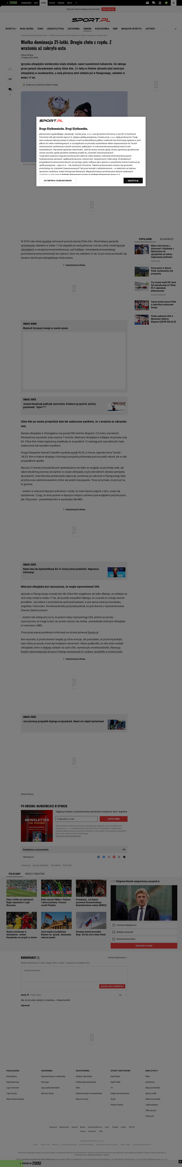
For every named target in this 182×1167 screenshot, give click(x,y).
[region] (91, 151)
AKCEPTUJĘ (133, 181)
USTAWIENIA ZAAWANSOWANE (58, 180)
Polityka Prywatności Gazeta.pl (76, 174)
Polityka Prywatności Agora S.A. (105, 174)
